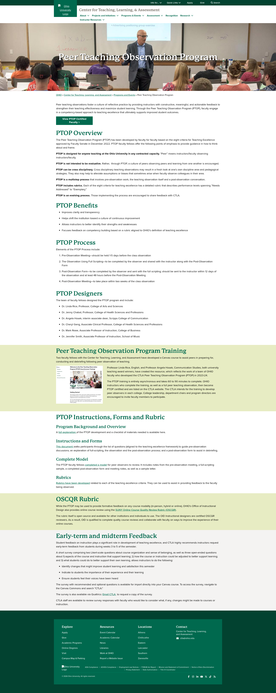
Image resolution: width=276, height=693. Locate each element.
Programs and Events (124, 95)
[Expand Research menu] (192, 15)
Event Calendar (107, 632)
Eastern (141, 642)
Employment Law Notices (129, 667)
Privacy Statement (133, 669)
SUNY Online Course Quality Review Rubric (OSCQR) (145, 510)
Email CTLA (109, 594)
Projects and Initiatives (103, 15)
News (103, 642)
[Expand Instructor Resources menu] (103, 19)
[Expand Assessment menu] (161, 15)
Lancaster (143, 648)
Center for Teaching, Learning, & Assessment (119, 10)
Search (216, 2)
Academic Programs (72, 642)
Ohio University (74, 676)
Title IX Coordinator (167, 669)
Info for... (155, 2)
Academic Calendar (110, 637)
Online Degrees (70, 648)
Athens (141, 632)
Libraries (104, 648)
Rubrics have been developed (73, 483)
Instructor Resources (90, 19)
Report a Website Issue (111, 658)
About (83, 15)
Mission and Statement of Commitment (174, 667)
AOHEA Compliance (108, 667)
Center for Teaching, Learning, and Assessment (88, 95)
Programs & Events (131, 15)
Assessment (153, 15)
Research (185, 15)
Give (202, 2)
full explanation (67, 432)
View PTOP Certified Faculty (74, 120)
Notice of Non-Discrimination (203, 667)
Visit (64, 653)
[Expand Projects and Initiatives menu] (117, 15)
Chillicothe (143, 637)
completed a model (96, 465)
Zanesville (143, 658)
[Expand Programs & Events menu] (143, 15)
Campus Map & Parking (73, 658)
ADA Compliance (91, 667)
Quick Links (173, 2)
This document (65, 446)
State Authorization (150, 669)
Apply (190, 2)
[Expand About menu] (88, 15)
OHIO (59, 95)
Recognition (172, 15)
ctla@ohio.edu (187, 638)
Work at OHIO (107, 653)
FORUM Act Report (148, 667)
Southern (142, 653)
